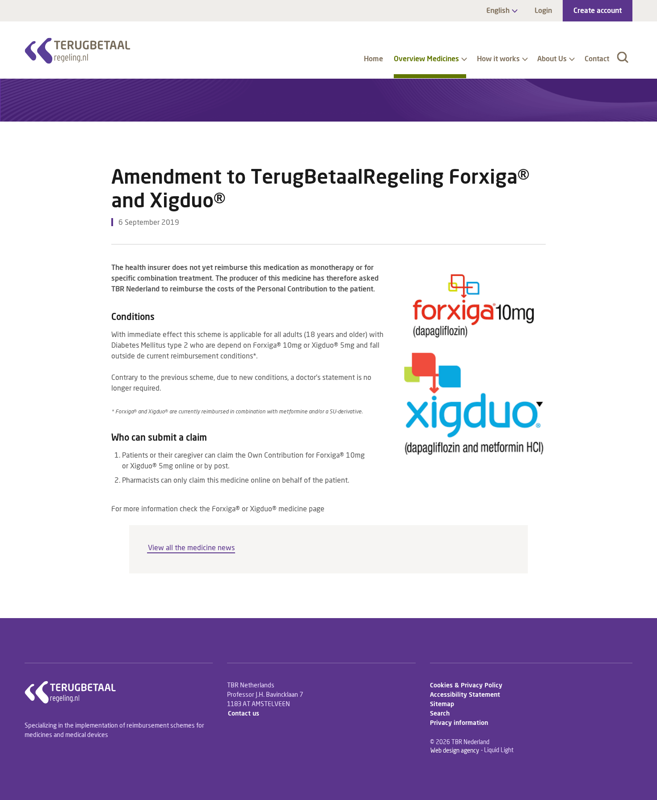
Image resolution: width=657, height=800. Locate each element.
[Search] (622, 57)
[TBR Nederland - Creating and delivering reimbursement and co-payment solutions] (78, 51)
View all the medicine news (191, 548)
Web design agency (454, 751)
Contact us (243, 714)
